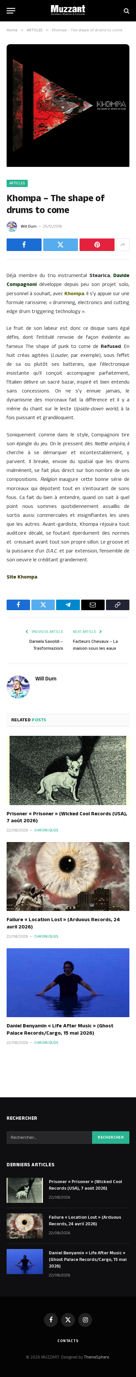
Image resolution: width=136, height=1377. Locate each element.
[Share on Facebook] (24, 244)
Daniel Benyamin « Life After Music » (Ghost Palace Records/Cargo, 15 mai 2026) (60, 1029)
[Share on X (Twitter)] (60, 244)
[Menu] (11, 10)
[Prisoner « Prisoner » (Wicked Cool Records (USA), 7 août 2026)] (68, 770)
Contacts (68, 1341)
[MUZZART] (68, 10)
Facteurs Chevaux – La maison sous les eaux (95, 645)
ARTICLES (17, 183)
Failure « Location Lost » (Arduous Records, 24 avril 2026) (63, 923)
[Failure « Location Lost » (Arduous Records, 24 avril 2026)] (68, 876)
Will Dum (29, 226)
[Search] (125, 10)
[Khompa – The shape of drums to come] (68, 165)
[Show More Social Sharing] (122, 244)
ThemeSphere (96, 1357)
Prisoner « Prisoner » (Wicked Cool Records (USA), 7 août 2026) (67, 817)
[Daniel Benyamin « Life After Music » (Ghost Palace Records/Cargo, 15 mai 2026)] (68, 982)
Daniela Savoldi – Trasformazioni (46, 645)
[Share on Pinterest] (97, 244)
